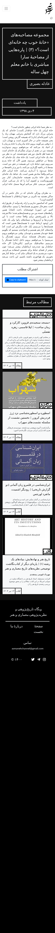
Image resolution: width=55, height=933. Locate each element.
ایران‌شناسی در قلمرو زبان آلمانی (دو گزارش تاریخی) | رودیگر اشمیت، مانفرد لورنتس (28, 490)
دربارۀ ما (16, 626)
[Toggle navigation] (6, 8)
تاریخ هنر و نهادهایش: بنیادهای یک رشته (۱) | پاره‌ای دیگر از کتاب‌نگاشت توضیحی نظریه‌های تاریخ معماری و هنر (27, 564)
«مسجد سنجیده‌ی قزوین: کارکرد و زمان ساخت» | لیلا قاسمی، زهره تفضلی (30, 327)
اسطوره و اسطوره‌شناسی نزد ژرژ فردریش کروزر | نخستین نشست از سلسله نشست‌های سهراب (29, 418)
